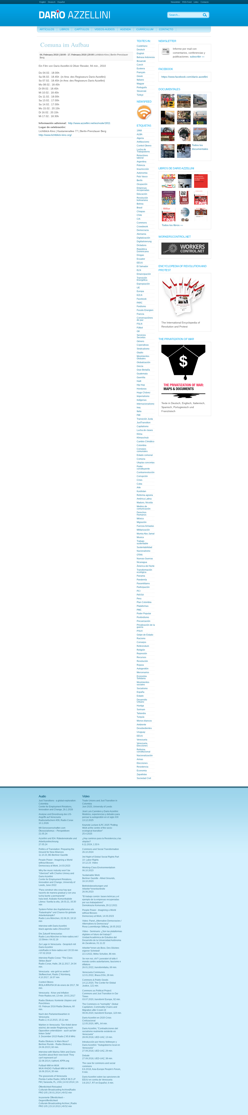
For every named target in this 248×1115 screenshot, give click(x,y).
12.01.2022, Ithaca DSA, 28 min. (98, 975)
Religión (141, 650)
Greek (140, 76)
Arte (139, 487)
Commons (142, 223)
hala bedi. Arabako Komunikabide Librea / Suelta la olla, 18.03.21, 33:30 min (57, 902)
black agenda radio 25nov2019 (54, 929)
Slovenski (141, 91)
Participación (143, 587)
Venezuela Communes (93, 972)
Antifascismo (143, 142)
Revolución (142, 661)
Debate (86, 1055)
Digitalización (143, 238)
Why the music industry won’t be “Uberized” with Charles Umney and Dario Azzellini (56, 873)
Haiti (139, 381)
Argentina (141, 162)
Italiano (140, 80)
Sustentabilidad (144, 547)
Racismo (141, 638)
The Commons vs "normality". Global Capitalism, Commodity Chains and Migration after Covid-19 (100, 1007)
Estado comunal (145, 455)
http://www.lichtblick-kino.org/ (55, 135)
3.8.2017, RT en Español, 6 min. (98, 1083)
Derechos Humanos (141, 513)
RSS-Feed (187, 2)
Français (141, 72)
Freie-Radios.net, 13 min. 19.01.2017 (57, 996)
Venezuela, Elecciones (142, 744)
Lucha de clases (145, 430)
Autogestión (143, 669)
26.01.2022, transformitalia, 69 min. (99, 967)
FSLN (139, 324)
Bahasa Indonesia (146, 57)
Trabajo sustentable (142, 542)
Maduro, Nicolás (145, 502)
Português (142, 87)
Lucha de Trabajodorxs (143, 150)
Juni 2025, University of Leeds (97, 807)
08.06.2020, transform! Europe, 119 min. (102, 1013)
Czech (140, 65)
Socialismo (142, 688)
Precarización (143, 621)
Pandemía (142, 580)
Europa (140, 291)
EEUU (140, 263)
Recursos (141, 657)
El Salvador (142, 266)
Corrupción (142, 476)
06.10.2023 (87, 870)
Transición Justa (145, 419)
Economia (142, 771)
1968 (139, 130)
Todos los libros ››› (172, 225)
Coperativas (143, 345)
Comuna (141, 459)
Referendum (143, 646)
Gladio (140, 352)
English (42, 2)
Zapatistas (142, 774)
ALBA (139, 134)
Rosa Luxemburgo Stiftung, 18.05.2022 (101, 927)
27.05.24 (43, 844)
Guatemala (142, 374)
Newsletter (175, 2)
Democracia (143, 230)
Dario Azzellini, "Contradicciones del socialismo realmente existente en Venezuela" (100, 1031)
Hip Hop (141, 385)
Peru (139, 599)
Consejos (141, 642)
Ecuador (141, 259)
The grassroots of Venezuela (53, 1076)
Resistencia (142, 767)
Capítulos (82, 29)
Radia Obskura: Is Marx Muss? (54, 1041)
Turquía (140, 717)
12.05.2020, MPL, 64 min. (94, 1023)
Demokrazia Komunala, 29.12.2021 (99, 905)
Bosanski (141, 61)
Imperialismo (143, 396)
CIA (138, 219)
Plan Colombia (144, 602)
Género (140, 341)
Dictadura (141, 245)
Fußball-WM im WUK (49, 1065)
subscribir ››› (197, 56)
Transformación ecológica (144, 571)
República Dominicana (143, 250)
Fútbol (140, 328)
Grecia (140, 366)
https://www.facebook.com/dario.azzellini (184, 76)
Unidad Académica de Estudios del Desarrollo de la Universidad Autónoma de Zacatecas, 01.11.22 (101, 940)
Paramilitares (143, 583)
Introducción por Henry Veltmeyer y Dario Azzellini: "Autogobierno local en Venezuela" (101, 1045)
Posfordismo (143, 617)
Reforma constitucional (143, 750)
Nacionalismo (143, 551)
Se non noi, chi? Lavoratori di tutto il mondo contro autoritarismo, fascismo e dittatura (101, 962)
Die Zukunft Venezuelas (50, 934)
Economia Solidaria (142, 677)
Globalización (143, 362)
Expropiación (143, 284)
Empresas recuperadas (143, 189)
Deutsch (51, 2)
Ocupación (142, 184)
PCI (138, 591)
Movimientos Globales (143, 357)
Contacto (205, 2)
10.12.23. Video (90, 863)
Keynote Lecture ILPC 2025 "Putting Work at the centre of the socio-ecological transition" (100, 828)
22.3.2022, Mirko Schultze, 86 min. (99, 954)
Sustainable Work (91, 875)
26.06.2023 (87, 892)
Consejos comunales (142, 450)
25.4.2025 (87, 834)
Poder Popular (144, 613)
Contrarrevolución (146, 472)
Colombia (141, 445)
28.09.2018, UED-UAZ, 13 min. (97, 1037)
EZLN (139, 295)
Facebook (142, 299)
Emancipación (144, 274)
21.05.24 (43, 834)
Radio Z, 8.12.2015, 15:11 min (53, 1020)
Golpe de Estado (145, 635)
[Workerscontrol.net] (184, 253)
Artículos (47, 29)
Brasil (139, 208)
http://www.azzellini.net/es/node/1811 (89, 123)
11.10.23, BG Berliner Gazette (53, 855)
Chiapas (141, 211)
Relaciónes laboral (142, 156)
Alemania (141, 234)
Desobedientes (144, 728)
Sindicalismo (143, 349)
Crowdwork (142, 226)
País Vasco (142, 176)
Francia (140, 314)
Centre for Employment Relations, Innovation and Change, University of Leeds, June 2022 (57, 882)
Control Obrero (144, 146)
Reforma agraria (145, 495)
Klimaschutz (143, 438)
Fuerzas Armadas (145, 526)
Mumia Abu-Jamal (146, 534)
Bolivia (140, 204)
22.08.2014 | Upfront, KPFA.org (54, 1061)
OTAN (140, 555)
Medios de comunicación (144, 507)
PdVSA (140, 595)
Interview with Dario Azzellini (53, 926)
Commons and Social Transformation (100, 849)
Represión (142, 653)
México (140, 518)
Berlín (140, 180)
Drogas (140, 255)
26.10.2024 (87, 852)
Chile (139, 215)
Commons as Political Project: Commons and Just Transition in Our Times (100, 994)
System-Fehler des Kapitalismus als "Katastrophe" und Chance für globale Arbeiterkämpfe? (57, 912)
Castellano (142, 46)
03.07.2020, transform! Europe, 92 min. (101, 999)
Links (196, 2)
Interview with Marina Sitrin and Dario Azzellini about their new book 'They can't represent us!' (57, 1055)
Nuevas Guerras (145, 559)
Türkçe (140, 95)
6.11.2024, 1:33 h (90, 844)
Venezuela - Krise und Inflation (54, 993)
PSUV (140, 631)
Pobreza (141, 165)
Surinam (141, 709)
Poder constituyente (143, 467)
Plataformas (143, 606)
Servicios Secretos (141, 336)
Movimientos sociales (143, 683)
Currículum (144, 29)
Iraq (139, 407)
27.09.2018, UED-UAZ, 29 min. (97, 1051)
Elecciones (142, 763)
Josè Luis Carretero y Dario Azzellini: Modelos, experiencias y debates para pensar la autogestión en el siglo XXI (101, 814)
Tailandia (141, 713)
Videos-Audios (105, 29)
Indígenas (142, 400)
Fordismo (141, 306)
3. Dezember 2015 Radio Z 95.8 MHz (57, 1036)
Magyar (140, 84)
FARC (140, 303)
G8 (138, 331)
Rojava (140, 665)
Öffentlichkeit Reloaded (50, 1087)
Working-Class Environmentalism (98, 867)
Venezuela (142, 740)
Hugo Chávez (143, 392)
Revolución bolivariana (142, 199)
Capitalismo (143, 426)
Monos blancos (144, 721)
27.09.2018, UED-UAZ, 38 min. (97, 1058)
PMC (139, 610)
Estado (140, 696)
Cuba (139, 484)
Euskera (141, 68)
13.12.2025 (87, 820)
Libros (64, 29)
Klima (139, 434)
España (140, 692)
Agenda (125, 29)
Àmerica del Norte (146, 566)
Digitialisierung (144, 241)
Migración (142, 522)
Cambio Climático (145, 441)
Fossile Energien (145, 310)
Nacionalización (145, 755)
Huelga (140, 706)
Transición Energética (142, 279)
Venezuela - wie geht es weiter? (54, 971)
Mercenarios (143, 672)
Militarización (143, 530)
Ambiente (141, 725)
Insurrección (143, 169)
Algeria (140, 138)
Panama (141, 576)
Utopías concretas (146, 462)
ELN (139, 270)
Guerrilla (141, 377)
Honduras (142, 389)
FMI (138, 415)
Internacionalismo (145, 404)
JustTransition (144, 422)
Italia (139, 411)
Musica (140, 537)
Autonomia (142, 173)
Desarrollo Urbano (142, 701)
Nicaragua (142, 562)
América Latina (144, 499)
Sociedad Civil (144, 778)
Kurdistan (141, 491)
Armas (140, 759)
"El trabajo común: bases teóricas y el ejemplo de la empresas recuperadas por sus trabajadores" (100, 899)
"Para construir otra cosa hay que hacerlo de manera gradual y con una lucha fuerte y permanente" (57, 893)
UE (138, 288)
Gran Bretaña (143, 370)
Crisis (139, 480)
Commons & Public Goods (95, 980)
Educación (142, 194)
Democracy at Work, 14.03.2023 (54, 866)
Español (61, 2)
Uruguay (141, 732)
